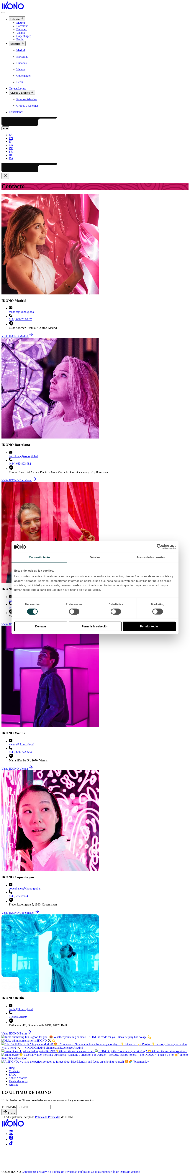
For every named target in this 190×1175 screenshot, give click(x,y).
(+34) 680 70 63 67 (20, 319)
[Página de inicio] (12, 8)
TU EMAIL (8, 1106)
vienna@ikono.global (21, 744)
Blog (12, 1067)
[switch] (74, 611)
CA (11, 144)
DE (11, 148)
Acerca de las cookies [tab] (150, 557)
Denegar (40, 626)
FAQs (12, 1074)
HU (11, 155)
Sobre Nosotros (18, 1078)
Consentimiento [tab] (39, 557)
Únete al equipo (18, 1081)
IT (10, 141)
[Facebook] (11, 1139)
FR (11, 151)
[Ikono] (12, 1125)
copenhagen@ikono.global (24, 888)
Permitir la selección (95, 626)
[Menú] (2, 12)
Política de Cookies (89, 1171)
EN (11, 138)
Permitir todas (149, 626)
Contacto (14, 1071)
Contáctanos (16, 112)
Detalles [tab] (95, 557)
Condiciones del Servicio (37, 1171)
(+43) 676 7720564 (20, 751)
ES (10, 134)
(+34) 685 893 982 (20, 463)
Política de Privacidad (47, 1117)
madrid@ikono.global (22, 311)
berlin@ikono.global (21, 1009)
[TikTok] (11, 1144)
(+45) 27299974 (18, 895)
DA (11, 158)
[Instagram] (11, 1133)
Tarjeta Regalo (17, 88)
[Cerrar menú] (5, 176)
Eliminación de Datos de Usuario (121, 1171)
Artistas (13, 1084)
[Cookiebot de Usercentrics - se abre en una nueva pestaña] (159, 546)
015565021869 (18, 1016)
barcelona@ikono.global (23, 456)
